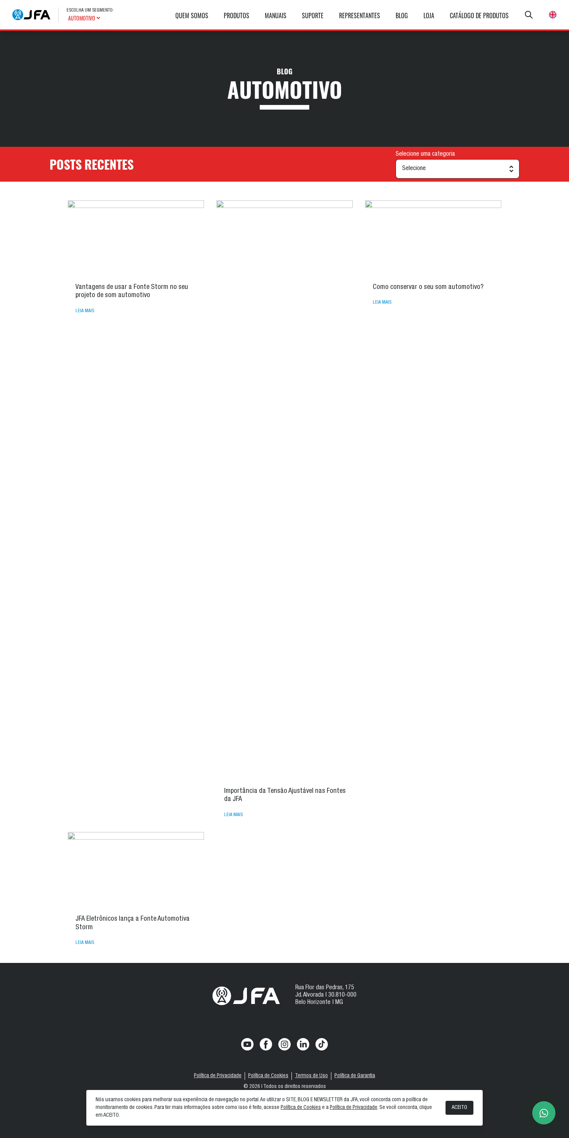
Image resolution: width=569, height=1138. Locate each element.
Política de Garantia (354, 1076)
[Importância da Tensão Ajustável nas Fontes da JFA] (284, 490)
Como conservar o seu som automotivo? (428, 287)
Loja (428, 15)
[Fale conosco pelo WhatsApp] (543, 1112)
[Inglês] (553, 15)
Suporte (313, 15)
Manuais (275, 15)
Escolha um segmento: (90, 10)
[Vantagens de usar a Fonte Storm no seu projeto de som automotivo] (136, 238)
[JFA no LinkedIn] (303, 1044)
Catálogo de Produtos (479, 15)
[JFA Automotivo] (31, 14)
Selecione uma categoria (425, 154)
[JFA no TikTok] (321, 1044)
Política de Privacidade (218, 1076)
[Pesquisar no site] (528, 14)
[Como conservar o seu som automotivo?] (433, 238)
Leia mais (84, 311)
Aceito (459, 1107)
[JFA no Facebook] (266, 1044)
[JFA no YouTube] (247, 1044)
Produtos (236, 15)
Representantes (359, 15)
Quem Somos (191, 15)
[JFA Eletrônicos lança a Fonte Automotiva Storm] (136, 870)
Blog (402, 15)
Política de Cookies (268, 1076)
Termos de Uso (311, 1076)
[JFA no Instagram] (284, 1044)
